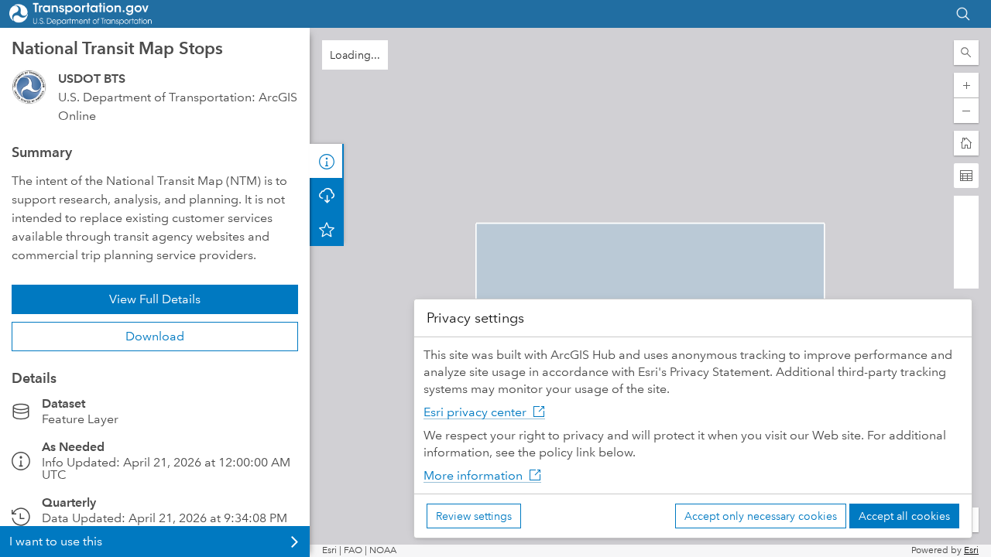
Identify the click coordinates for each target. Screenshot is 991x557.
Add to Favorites (327, 229)
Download (154, 336)
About (327, 161)
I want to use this (55, 541)
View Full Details (155, 299)
